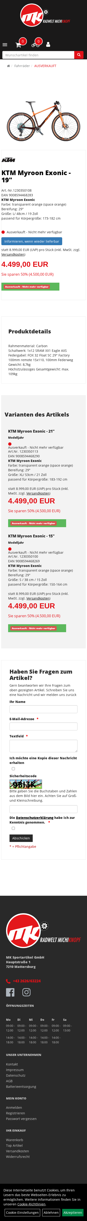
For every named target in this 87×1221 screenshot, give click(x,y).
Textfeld (17, 736)
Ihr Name (18, 701)
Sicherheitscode (23, 776)
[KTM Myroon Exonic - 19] (43, 118)
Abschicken (21, 838)
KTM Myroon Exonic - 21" (31, 431)
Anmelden (14, 1107)
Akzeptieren (73, 1212)
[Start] (8, 66)
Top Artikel (14, 1145)
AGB (9, 1081)
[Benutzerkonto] (48, 44)
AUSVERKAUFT (45, 66)
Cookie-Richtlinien (31, 1204)
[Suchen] (79, 55)
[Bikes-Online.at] (45, 15)
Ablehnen (51, 1212)
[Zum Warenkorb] (18, 45)
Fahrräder (22, 66)
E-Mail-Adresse (22, 719)
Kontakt (12, 1064)
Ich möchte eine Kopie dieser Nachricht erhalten (43, 760)
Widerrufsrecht (18, 1156)
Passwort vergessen (21, 1118)
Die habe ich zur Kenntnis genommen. (42, 819)
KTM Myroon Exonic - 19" (36, 176)
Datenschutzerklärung (34, 817)
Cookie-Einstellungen (22, 1212)
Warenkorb (14, 1140)
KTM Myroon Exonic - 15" (31, 536)
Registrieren (15, 1113)
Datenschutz (16, 1075)
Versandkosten (12, 254)
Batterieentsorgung (21, 1086)
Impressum (15, 1070)
